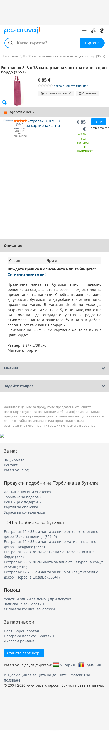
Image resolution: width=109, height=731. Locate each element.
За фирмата (14, 459)
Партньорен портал (21, 630)
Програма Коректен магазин (29, 636)
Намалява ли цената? (57, 93)
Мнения (11, 368)
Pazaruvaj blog (16, 470)
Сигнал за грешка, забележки (29, 609)
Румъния (93, 664)
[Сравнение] (93, 31)
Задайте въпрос (18, 385)
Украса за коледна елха (24, 512)
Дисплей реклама (19, 641)
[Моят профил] (102, 31)
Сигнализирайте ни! (27, 274)
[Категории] (84, 31)
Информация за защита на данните (35, 675)
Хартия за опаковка (21, 507)
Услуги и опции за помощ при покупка (38, 599)
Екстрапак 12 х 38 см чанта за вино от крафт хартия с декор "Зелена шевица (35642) (51, 534)
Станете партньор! (23, 653)
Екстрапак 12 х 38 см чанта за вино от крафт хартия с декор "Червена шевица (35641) (51, 575)
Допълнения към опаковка (27, 491)
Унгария (67, 664)
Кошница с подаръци (23, 502)
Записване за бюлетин (24, 604)
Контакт (11, 465)
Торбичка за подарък (22, 497)
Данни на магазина (19, 133)
